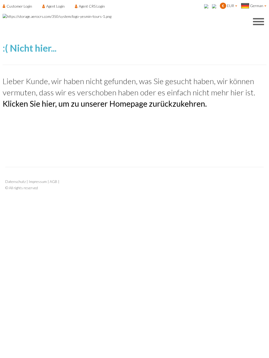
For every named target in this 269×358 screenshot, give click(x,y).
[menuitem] (19, 6)
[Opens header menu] (258, 21)
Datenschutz (15, 181)
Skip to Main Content (136, 2)
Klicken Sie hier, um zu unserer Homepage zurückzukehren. (105, 103)
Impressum (38, 181)
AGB (53, 181)
